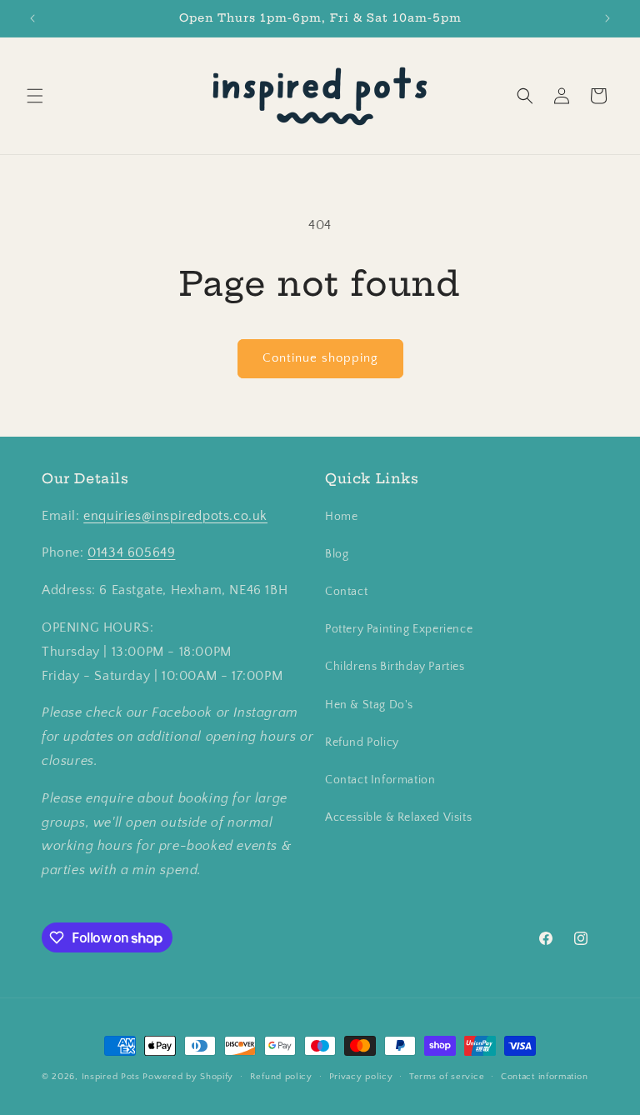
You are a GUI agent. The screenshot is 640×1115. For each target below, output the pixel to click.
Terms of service (446, 1077)
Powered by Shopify (187, 1077)
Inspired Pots (111, 1077)
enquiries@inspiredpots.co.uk (175, 515)
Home (341, 516)
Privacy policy (361, 1077)
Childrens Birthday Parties (395, 666)
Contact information (544, 1077)
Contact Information (380, 780)
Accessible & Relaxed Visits (398, 817)
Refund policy (281, 1077)
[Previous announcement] (32, 18)
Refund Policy (362, 742)
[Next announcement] (607, 18)
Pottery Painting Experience (398, 629)
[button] (35, 96)
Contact (346, 591)
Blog (336, 554)
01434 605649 (131, 552)
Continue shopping (320, 358)
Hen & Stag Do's (369, 705)
